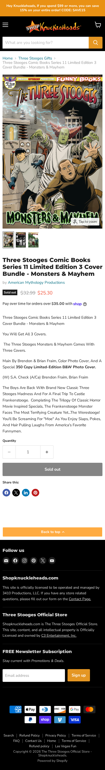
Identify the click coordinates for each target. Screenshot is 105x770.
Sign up (79, 675)
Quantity (9, 441)
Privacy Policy (55, 735)
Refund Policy (29, 735)
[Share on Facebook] (6, 492)
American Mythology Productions (36, 282)
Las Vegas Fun (65, 746)
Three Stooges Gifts (35, 58)
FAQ (16, 741)
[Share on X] (16, 492)
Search (9, 735)
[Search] (95, 43)
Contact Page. (80, 599)
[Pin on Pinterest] (35, 492)
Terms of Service (84, 735)
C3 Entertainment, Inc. (58, 635)
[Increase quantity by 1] (47, 452)
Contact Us (33, 741)
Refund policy (39, 746)
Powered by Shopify (52, 761)
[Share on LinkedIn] (26, 492)
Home (8, 58)
